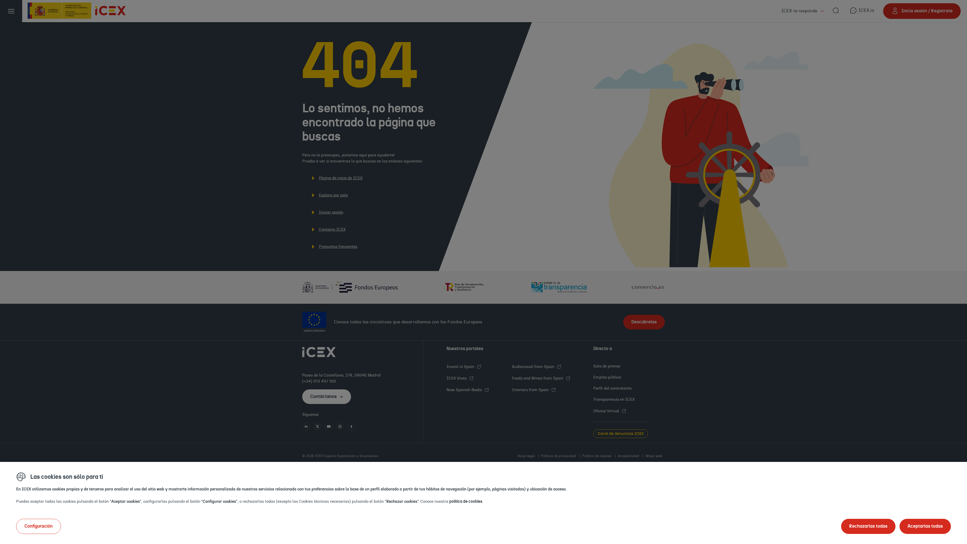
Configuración (38, 526)
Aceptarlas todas (925, 526)
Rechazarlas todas (868, 526)
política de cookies (465, 501)
